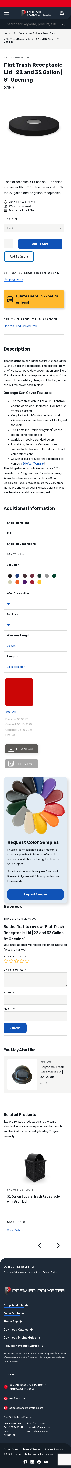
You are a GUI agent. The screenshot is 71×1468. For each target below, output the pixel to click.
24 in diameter (16, 666)
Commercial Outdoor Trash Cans (37, 33)
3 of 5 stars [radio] (16, 961)
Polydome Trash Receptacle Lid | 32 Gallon (52, 1072)
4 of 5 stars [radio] (22, 961)
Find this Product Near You (20, 325)
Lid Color (10, 219)
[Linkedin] (32, 1462)
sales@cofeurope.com (39, 1427)
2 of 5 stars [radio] (11, 961)
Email (9, 1009)
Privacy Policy (50, 1272)
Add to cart (40, 243)
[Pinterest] (39, 1462)
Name (9, 992)
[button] (39, 1246)
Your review (15, 970)
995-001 (10, 711)
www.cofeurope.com (37, 1431)
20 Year (11, 646)
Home (7, 33)
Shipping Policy (13, 279)
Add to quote (19, 256)
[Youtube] (46, 1462)
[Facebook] (25, 1462)
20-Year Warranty (33, 463)
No (8, 603)
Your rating (15, 956)
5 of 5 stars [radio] (27, 961)
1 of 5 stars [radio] (6, 961)
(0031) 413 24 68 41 (37, 1423)
